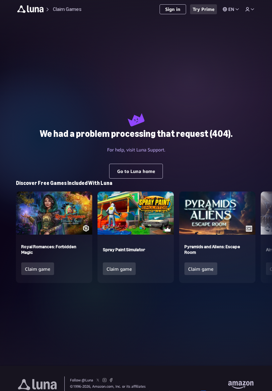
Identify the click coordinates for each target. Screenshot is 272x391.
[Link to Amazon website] (240, 385)
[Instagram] (104, 381)
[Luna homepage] (30, 10)
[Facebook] (111, 381)
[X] (98, 381)
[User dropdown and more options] (249, 9)
